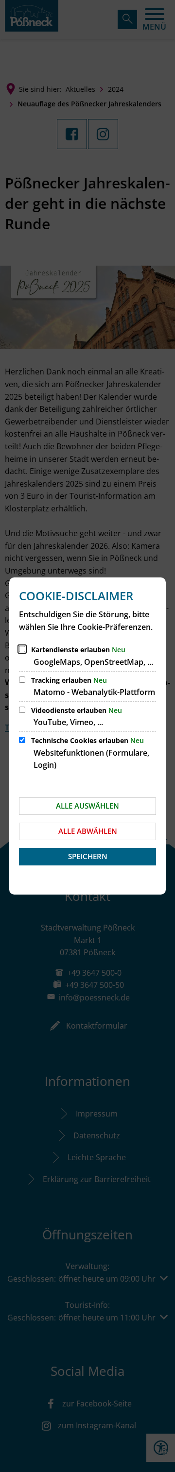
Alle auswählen (87, 806)
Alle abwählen (87, 831)
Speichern (87, 856)
